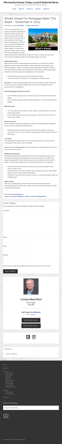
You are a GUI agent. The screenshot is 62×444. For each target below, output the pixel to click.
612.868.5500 (35, 312)
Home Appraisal (9, 380)
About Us (5, 368)
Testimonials (9, 392)
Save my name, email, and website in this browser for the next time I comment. (27, 266)
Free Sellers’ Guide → (31, 326)
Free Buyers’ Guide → (31, 320)
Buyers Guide (9, 373)
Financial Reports (17, 194)
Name (5, 237)
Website (5, 255)
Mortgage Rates (40, 196)
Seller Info (8, 378)
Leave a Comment (32, 25)
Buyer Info (8, 376)
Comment (6, 210)
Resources (6, 371)
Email (5, 246)
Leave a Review (9, 393)
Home (4, 364)
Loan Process (9, 381)
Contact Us (6, 397)
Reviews (5, 390)
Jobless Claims (30, 196)
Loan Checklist (9, 385)
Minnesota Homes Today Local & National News (31, 2)
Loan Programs (9, 383)
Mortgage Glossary (10, 386)
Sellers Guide (9, 375)
